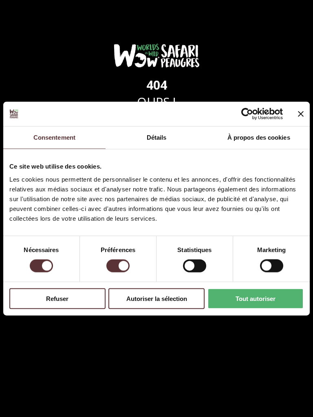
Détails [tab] (157, 137)
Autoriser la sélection (156, 298)
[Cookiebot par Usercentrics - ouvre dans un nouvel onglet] (247, 114)
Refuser (57, 298)
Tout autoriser (256, 298)
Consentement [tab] (54, 137)
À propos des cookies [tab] (258, 137)
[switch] (118, 265)
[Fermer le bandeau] (301, 114)
